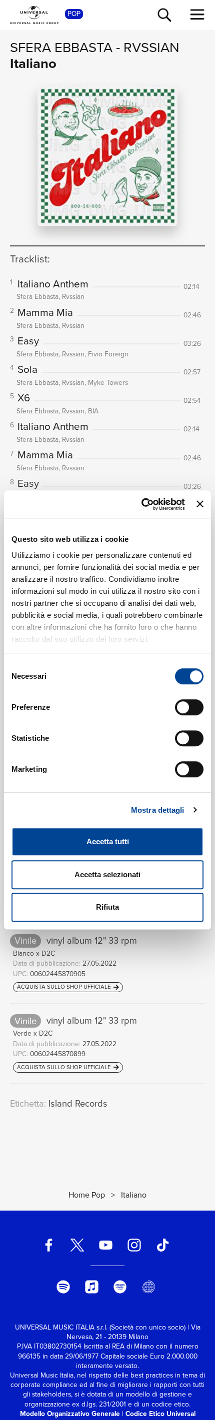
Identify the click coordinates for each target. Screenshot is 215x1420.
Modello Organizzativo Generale (70, 1414)
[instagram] (134, 1245)
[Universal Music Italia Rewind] (148, 1287)
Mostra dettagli (157, 810)
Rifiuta (107, 907)
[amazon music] (120, 1287)
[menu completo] (197, 14)
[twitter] (77, 1245)
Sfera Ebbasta (61, 47)
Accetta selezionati (107, 874)
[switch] (189, 707)
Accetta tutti (107, 841)
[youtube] (106, 1245)
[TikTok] (162, 1245)
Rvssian (151, 47)
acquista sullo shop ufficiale (64, 987)
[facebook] (49, 1245)
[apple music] (91, 1287)
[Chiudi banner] (200, 504)
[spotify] (63, 1287)
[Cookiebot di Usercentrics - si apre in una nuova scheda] (141, 504)
